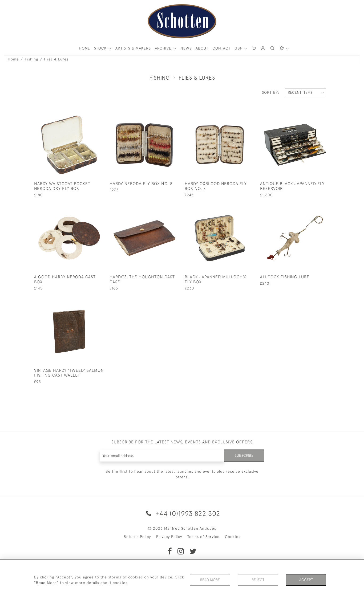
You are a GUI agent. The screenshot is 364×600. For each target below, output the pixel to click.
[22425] (163, 207)
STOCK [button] (101, 48)
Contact (221, 48)
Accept (306, 580)
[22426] (87, 114)
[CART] (254, 48)
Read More (210, 580)
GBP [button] (239, 48)
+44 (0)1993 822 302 (186, 513)
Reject (258, 580)
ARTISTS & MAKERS (133, 48)
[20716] (313, 207)
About (202, 48)
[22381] (313, 114)
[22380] (238, 114)
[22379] (163, 114)
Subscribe (244, 455)
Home (13, 59)
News (186, 48)
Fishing (31, 59)
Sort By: (270, 92)
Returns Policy (137, 536)
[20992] (238, 207)
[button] (263, 48)
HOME (84, 48)
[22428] (87, 207)
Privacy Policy (169, 536)
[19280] (87, 300)
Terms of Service (203, 536)
